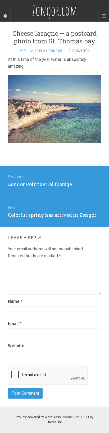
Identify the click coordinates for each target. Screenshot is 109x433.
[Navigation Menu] (103, 16)
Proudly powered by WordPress (38, 417)
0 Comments (79, 51)
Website (16, 345)
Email (14, 323)
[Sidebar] (5, 16)
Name (15, 301)
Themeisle (54, 422)
